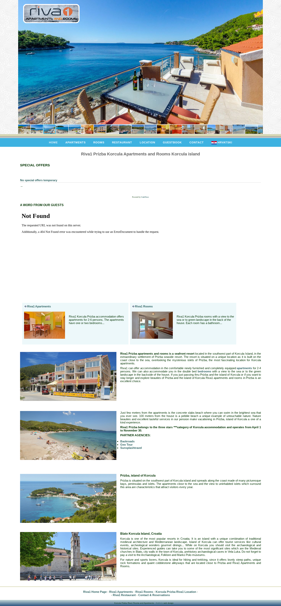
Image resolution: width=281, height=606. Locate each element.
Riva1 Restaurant (124, 595)
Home (53, 142)
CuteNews (145, 197)
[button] (22, 62)
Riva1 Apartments (39, 306)
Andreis (159, 603)
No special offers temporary (38, 180)
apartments (75, 142)
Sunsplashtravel (131, 447)
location (147, 142)
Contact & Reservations (154, 595)
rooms (98, 142)
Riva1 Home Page (95, 591)
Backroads (127, 441)
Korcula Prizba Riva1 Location (176, 591)
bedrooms (204, 371)
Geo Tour (126, 444)
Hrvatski (225, 142)
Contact (196, 142)
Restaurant (122, 142)
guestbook (172, 142)
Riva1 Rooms (144, 306)
